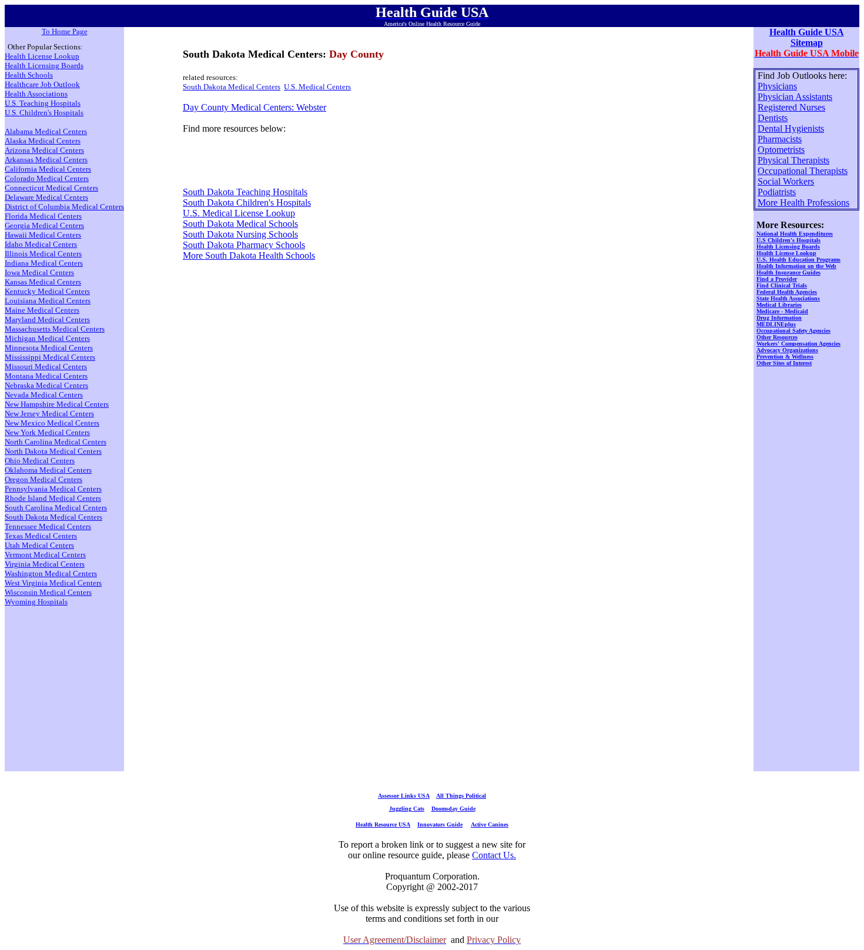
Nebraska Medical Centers (46, 385)
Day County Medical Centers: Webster (254, 107)
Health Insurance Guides (788, 272)
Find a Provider (776, 279)
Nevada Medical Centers (44, 394)
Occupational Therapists (803, 171)
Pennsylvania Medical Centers (53, 488)
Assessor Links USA (404, 795)
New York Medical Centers (47, 432)
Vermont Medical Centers (45, 554)
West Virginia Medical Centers (53, 582)
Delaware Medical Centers (46, 197)
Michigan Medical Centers (47, 338)
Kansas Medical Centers (43, 281)
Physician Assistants (795, 97)
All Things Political (461, 795)
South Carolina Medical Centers (56, 507)
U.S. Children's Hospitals (44, 112)
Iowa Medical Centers (39, 272)
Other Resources (777, 337)
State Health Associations (788, 298)
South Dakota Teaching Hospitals (245, 192)
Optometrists (781, 150)
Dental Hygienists (791, 128)
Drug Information (779, 318)
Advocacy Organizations (787, 350)
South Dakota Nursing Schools (240, 234)
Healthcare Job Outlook (42, 84)
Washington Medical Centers (51, 573)
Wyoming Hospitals (36, 601)
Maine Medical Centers (42, 310)
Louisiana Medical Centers (48, 300)
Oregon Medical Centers (43, 479)
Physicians (777, 86)
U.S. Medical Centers (317, 86)
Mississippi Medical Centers (50, 357)
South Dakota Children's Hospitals (247, 203)
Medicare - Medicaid (782, 311)
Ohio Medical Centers (40, 460)
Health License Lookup (42, 56)
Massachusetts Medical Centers (55, 329)
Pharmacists (780, 139)
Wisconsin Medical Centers (48, 592)
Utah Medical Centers (39, 545)
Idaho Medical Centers (41, 244)
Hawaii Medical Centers (43, 234)
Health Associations (36, 93)
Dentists (773, 118)
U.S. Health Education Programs (798, 259)
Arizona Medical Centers (44, 150)
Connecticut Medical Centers (51, 187)
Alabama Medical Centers (46, 131)
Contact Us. (494, 855)
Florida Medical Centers (43, 216)
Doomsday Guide (453, 808)
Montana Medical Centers (46, 376)
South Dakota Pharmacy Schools (244, 245)
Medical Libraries (779, 305)
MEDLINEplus (776, 324)
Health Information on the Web (796, 266)
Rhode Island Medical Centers (53, 498)
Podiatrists (777, 192)
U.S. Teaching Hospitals (43, 103)
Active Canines (489, 824)
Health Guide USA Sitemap (806, 37)
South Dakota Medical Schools (240, 224)
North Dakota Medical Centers (53, 451)
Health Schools (29, 75)
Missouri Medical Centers (46, 366)
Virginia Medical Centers (45, 564)
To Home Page (65, 31)
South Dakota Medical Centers (231, 86)
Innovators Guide (440, 824)
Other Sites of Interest (784, 363)
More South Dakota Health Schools (249, 255)
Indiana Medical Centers (44, 263)
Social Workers (786, 181)
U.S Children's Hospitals (788, 240)
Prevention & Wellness (784, 356)
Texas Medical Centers (41, 535)
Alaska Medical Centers (43, 140)
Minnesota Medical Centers (49, 347)
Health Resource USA (383, 824)
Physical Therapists (793, 160)
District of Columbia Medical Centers (64, 206)
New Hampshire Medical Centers (57, 404)
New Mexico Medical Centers (52, 423)
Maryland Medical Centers (47, 319)
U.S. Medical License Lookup (239, 213)
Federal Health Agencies (786, 292)
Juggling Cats (406, 808)
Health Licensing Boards (44, 65)
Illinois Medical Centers (43, 253)
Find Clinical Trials (781, 285)
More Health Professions (803, 203)
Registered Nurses (791, 107)
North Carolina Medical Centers (55, 441)
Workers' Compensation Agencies (798, 343)
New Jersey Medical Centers (49, 413)
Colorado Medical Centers (47, 178)
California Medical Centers (48, 169)
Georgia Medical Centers (44, 225)
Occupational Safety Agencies (793, 330)
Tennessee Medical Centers (48, 526)
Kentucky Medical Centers (47, 291)
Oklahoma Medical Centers (48, 470)
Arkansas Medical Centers (46, 159)
